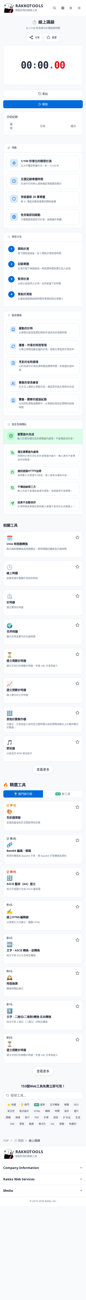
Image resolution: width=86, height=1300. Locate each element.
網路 (66, 1104)
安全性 (11, 1111)
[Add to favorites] (77, 537)
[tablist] (43, 794)
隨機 (8, 1117)
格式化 (42, 1124)
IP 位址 (67, 1117)
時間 (57, 1111)
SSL (53, 1124)
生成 (77, 1117)
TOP (6, 1140)
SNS (12, 1124)
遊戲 (61, 1124)
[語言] (63, 8)
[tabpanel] (43, 938)
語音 (55, 1117)
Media (8, 1190)
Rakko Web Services (19, 1179)
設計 (66, 1111)
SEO (76, 1104)
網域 (17, 1117)
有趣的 (72, 1124)
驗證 (31, 1124)
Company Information (21, 1168)
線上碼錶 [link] (34, 1140)
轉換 (47, 1111)
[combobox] (46, 1095)
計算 (46, 1117)
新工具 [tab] (66, 794)
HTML (37, 1111)
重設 (45, 94)
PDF (37, 1117)
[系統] (71, 8)
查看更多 (43, 769)
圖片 (76, 1111)
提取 (21, 1124)
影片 (27, 1117)
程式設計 (24, 1111)
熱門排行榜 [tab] (25, 794)
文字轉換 (54, 1104)
